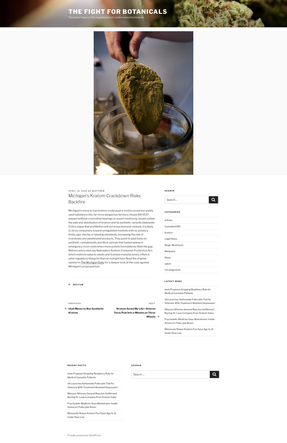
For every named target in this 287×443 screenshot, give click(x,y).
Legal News (171, 238)
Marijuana (170, 251)
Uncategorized (172, 269)
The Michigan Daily (92, 262)
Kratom (78, 284)
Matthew (98, 191)
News (168, 257)
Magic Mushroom (174, 245)
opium (168, 263)
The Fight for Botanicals (117, 11)
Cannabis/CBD (172, 226)
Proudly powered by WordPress (84, 435)
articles (168, 220)
